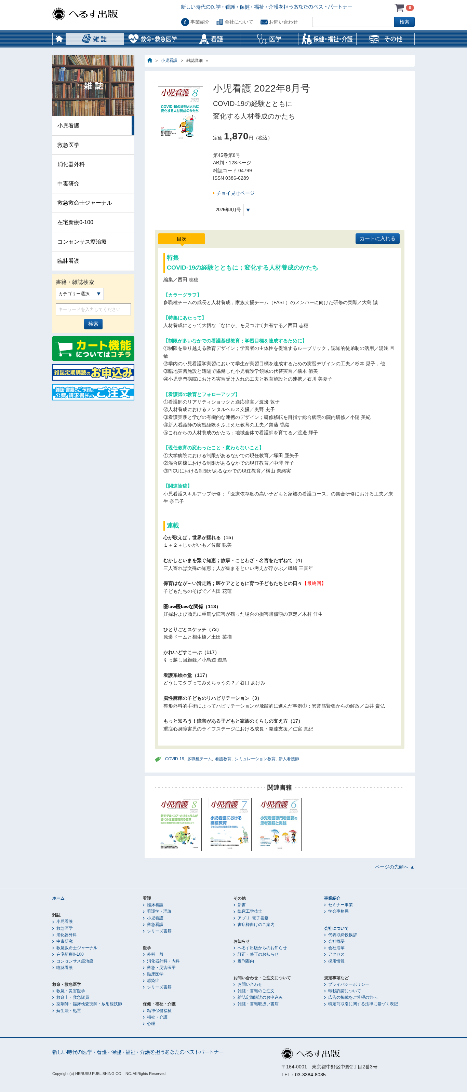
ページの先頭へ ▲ (395, 867)
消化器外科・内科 (163, 961)
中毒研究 (68, 184)
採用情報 (336, 961)
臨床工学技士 (250, 911)
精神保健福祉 (159, 1010)
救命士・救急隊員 (72, 997)
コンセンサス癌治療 (82, 242)
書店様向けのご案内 (256, 924)
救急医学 (68, 145)
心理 (151, 1023)
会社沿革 (336, 947)
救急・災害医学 (70, 990)
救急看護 (155, 924)
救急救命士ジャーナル (84, 203)
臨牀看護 (68, 261)
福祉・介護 (157, 1017)
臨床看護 (155, 904)
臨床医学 (155, 974)
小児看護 (169, 60)
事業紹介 (200, 22)
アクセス (336, 954)
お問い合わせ (283, 22)
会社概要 (336, 941)
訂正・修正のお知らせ (258, 954)
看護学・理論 (159, 911)
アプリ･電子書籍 (253, 918)
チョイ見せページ (235, 193)
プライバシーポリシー (348, 984)
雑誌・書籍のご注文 (256, 990)
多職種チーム (199, 758)
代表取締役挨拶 (342, 934)
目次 (181, 239)
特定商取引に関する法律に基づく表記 (363, 1003)
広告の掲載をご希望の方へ (352, 997)
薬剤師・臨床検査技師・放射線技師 (89, 1003)
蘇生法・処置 (68, 1010)
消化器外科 (71, 164)
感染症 (153, 980)
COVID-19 (174, 758)
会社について (239, 22)
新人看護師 (289, 758)
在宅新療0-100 (75, 222)
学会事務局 (338, 911)
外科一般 (155, 954)
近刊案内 (246, 961)
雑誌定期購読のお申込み (260, 997)
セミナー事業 (340, 904)
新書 (242, 904)
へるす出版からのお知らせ (262, 947)
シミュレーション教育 (255, 758)
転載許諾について (344, 990)
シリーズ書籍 (159, 931)
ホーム (59, 38)
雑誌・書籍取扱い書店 (258, 1003)
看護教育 (223, 758)
